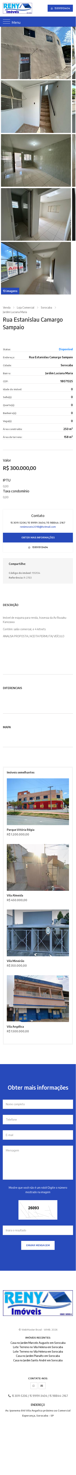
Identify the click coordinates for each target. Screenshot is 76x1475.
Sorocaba (46, 307)
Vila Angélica (15, 1026)
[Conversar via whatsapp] (34, 1385)
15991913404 (62, 8)
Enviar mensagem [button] (38, 1245)
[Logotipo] (5, 8)
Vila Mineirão (15, 961)
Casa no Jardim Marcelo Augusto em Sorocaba (38, 1342)
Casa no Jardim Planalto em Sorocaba (38, 1355)
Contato (38, 515)
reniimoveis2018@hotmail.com (38, 526)
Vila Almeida (15, 895)
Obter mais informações (38, 537)
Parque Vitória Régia (20, 829)
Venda (6, 307)
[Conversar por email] (42, 1385)
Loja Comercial (25, 307)
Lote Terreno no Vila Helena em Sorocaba (38, 1347)
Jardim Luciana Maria (15, 312)
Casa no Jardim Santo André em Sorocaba (38, 1360)
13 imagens (10, 291)
